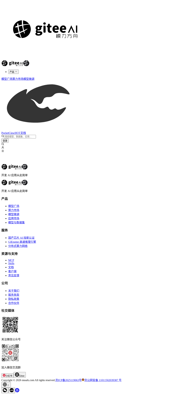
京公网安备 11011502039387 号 (103, 380)
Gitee (21, 376)
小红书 (9, 376)
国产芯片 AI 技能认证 (21, 237)
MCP (11, 260)
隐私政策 (13, 298)
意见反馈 (13, 275)
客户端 (12, 271)
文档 (11, 267)
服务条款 (13, 294)
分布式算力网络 (18, 246)
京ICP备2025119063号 (68, 380)
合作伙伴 (13, 303)
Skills (11, 263)
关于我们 (13, 290)
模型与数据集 (16, 222)
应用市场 (13, 218)
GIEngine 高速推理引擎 (22, 241)
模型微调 (13, 214)
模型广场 (13, 206)
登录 (5, 140)
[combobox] (6, 385)
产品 (12, 72)
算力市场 (13, 210)
